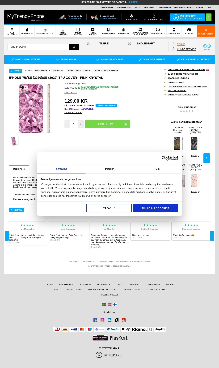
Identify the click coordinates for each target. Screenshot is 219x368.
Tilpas (107, 208)
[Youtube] (124, 320)
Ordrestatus (103, 285)
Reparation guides (183, 8)
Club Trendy (149, 8)
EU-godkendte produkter (181, 74)
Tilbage (17, 70)
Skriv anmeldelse (187, 107)
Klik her (133, 2)
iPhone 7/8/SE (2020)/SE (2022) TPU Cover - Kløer (195, 130)
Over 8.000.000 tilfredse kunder (183, 95)
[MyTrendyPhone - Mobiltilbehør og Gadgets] (26, 17)
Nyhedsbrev (165, 8)
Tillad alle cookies (155, 208)
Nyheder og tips (74, 290)
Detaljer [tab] (109, 168)
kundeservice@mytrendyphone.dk (114, 261)
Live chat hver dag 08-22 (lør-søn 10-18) (187, 86)
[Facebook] (95, 320)
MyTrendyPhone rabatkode (101, 290)
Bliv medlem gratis (106, 105)
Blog (56, 290)
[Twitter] (116, 320)
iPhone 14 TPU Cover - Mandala (178, 130)
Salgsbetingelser (109, 295)
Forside (49, 285)
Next (206, 158)
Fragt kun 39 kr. (176, 82)
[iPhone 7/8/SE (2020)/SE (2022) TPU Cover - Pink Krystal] (14, 141)
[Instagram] (102, 320)
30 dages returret (177, 91)
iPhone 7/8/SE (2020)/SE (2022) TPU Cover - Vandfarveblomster (195, 167)
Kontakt (200, 8)
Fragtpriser (70, 93)
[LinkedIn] (109, 320)
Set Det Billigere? (73, 113)
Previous (7, 236)
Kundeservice (124, 8)
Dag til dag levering (178, 78)
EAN (209, 8)
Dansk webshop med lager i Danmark (186, 70)
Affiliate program (156, 290)
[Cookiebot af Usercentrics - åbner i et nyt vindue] (164, 158)
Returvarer (107, 8)
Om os (137, 8)
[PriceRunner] (100, 338)
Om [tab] (158, 168)
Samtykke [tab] (61, 168)
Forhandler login (131, 290)
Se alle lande (109, 312)
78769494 (146, 261)
